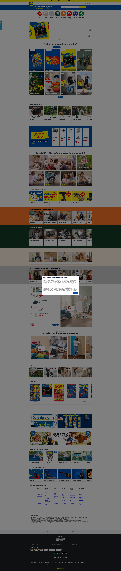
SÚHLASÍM (75, 293)
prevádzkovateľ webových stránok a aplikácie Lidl (52, 279)
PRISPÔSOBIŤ (69, 293)
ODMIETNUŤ (63, 293)
